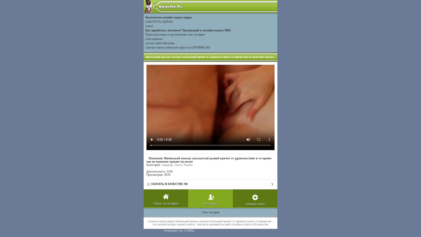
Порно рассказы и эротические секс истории (175, 34)
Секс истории (210, 212)
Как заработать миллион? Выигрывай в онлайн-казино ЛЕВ (187, 30)
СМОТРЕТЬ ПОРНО (159, 21)
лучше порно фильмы (160, 43)
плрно (149, 26)
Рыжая (188, 165)
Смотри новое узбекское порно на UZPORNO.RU (177, 47)
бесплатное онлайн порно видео (168, 17)
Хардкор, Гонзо (172, 165)
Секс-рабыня (153, 39)
